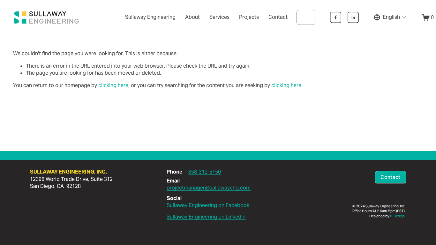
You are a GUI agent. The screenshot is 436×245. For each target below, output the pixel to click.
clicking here (113, 85)
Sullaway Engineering (150, 17)
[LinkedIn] (353, 17)
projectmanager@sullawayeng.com (209, 187)
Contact (278, 17)
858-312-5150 (204, 171)
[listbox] (390, 17)
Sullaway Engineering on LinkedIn (206, 216)
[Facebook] (335, 17)
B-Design (397, 216)
